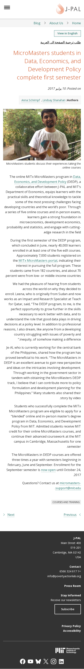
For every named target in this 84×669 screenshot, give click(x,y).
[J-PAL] (68, 9)
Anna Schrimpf (30, 100)
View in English (67, 33)
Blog (37, 23)
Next (10, 515)
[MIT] (42, 650)
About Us (56, 23)
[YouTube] (30, 661)
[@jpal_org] (53, 661)
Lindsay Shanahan (54, 100)
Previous (70, 515)
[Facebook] (22, 661)
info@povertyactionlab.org (64, 576)
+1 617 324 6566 (70, 571)
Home (76, 23)
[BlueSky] (38, 661)
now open (48, 470)
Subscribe (67, 609)
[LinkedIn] (61, 661)
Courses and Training (66, 502)
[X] (45, 661)
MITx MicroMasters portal (38, 260)
